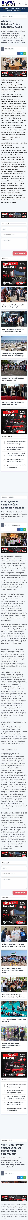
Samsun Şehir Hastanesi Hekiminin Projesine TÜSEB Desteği (14, 9)
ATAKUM (11, 16)
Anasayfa (4, 16)
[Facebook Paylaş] (18, 53)
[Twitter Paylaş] (21, 53)
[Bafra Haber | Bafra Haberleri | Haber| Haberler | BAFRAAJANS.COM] (9, 3)
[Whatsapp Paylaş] (24, 53)
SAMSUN (11, 497)
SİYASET (11, 1140)
